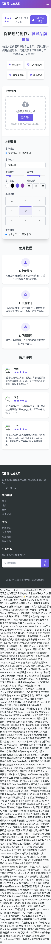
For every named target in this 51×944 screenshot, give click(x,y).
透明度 (30, 172)
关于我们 (6, 514)
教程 (4, 509)
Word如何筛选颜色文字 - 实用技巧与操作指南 (25, 797)
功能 (4, 505)
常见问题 (6, 532)
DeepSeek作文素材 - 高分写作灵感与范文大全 (22, 916)
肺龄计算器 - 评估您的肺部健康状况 (26, 830)
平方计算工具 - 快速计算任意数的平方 (21, 685)
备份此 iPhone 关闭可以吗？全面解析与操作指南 (26, 932)
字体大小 (9, 172)
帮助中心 (6, 528)
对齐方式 (31, 180)
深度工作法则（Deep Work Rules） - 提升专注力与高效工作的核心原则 (25, 833)
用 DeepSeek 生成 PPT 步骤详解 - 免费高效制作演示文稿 (24, 662)
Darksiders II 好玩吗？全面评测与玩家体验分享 (23, 850)
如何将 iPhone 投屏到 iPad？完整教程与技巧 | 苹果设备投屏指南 (25, 922)
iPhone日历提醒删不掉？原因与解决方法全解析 (23, 856)
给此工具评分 (40, 20)
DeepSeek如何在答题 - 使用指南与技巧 (19, 919)
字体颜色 (9, 180)
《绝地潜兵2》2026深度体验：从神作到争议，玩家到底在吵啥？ (25, 600)
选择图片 (25, 117)
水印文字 (9, 159)
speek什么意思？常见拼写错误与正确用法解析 (22, 935)
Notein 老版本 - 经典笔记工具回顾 (22, 863)
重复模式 (9, 230)
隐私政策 (6, 541)
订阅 (45, 563)
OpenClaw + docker (10, 590)
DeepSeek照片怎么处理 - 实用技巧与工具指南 (22, 688)
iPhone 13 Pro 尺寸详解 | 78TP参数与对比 (21, 909)
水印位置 (9, 193)
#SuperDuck (32, 596)
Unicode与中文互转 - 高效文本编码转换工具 (22, 853)
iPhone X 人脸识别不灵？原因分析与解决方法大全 (24, 800)
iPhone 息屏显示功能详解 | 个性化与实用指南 (25, 609)
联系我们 (6, 536)
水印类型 (9, 148)
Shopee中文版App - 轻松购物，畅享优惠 (20, 613)
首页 (4, 501)
